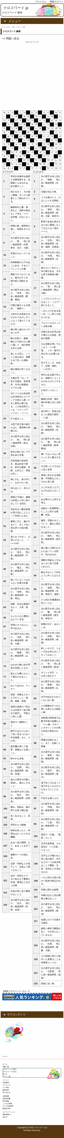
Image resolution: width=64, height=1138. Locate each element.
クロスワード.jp (15, 8)
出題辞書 (6, 1096)
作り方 (5, 1074)
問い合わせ (6, 1092)
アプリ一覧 (6, 1076)
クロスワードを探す (10, 1069)
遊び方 (5, 1117)
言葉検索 (6, 1082)
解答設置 (6, 1090)
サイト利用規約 (8, 1106)
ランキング (6, 1085)
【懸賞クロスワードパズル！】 (16, 991)
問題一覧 (6, 1067)
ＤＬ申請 (6, 1087)
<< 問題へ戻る (10, 38)
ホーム (5, 1064)
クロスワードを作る (10, 1071)
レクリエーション (9, 1112)
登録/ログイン (56, 1)
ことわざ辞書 (7, 1103)
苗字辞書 (6, 1101)
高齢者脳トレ (7, 1114)
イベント (6, 1080)
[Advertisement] (32, 75)
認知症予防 (6, 1108)
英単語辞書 (6, 1098)
